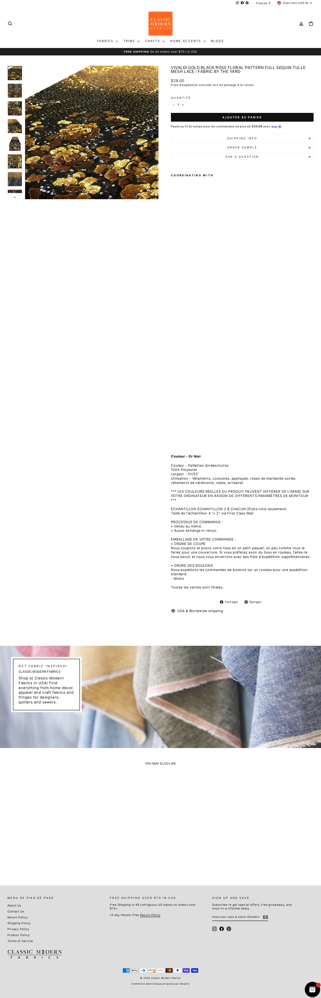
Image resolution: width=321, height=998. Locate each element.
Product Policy (18, 935)
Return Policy (17, 917)
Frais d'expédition (184, 85)
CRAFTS (153, 41)
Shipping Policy (19, 923)
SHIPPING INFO (242, 138)
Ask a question (242, 156)
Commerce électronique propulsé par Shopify (160, 983)
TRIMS (130, 41)
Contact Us (15, 911)
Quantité (181, 97)
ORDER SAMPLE (242, 147)
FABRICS (106, 41)
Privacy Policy (18, 929)
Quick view (44, 843)
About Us (14, 905)
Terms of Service (20, 941)
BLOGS (217, 41)
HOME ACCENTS (186, 41)
